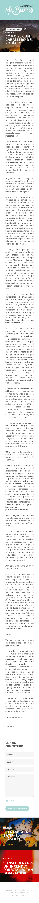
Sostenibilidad (13, 29)
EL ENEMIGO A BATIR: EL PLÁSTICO (15, 835)
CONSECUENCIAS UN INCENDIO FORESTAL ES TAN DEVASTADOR (18, 867)
